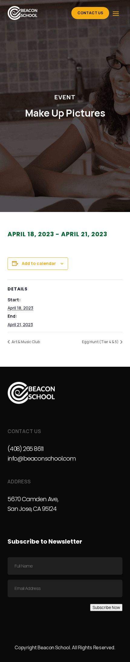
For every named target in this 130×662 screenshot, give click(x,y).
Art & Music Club (25, 341)
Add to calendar (39, 263)
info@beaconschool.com (42, 458)
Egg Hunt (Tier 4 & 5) (100, 341)
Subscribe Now (106, 607)
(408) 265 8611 (26, 449)
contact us (90, 12)
